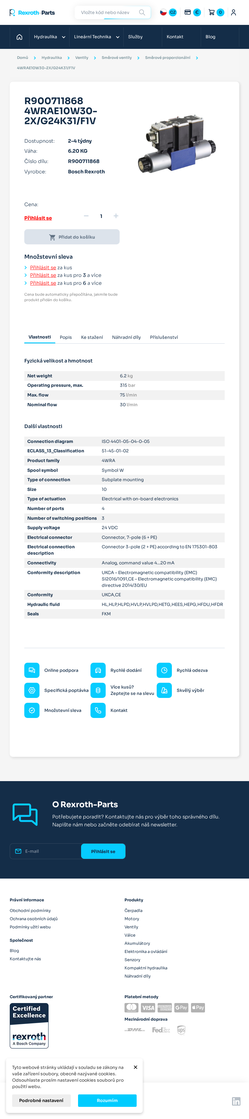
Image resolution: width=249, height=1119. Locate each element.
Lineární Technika (92, 36)
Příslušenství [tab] (164, 337)
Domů (21, 36)
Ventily (131, 927)
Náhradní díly (137, 976)
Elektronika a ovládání (145, 951)
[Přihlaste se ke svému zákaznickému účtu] (233, 12)
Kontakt (175, 36)
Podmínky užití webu (30, 927)
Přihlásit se (38, 218)
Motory (131, 918)
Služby (135, 36)
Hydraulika (45, 36)
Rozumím (107, 1100)
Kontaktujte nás (25, 958)
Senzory (132, 959)
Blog (210, 36)
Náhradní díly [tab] (126, 337)
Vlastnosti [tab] (40, 337)
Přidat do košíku (72, 237)
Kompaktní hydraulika (145, 968)
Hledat (143, 12)
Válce (129, 935)
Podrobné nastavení (41, 1100)
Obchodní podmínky (30, 910)
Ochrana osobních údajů (34, 918)
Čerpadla (133, 910)
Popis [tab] (66, 337)
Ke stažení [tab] (92, 337)
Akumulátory (137, 943)
